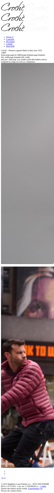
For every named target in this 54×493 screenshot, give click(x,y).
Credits (43, 486)
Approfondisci (33, 488)
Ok (41, 488)
